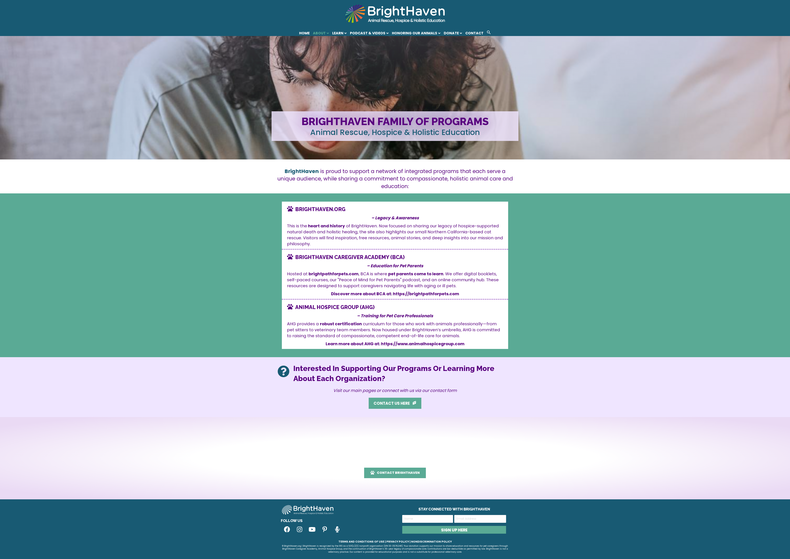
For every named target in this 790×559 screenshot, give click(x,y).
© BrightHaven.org (291, 545)
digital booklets (480, 274)
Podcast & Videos (367, 33)
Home (304, 33)
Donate (451, 33)
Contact (474, 33)
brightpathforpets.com (334, 274)
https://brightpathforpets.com (426, 294)
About (319, 33)
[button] (489, 33)
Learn (337, 33)
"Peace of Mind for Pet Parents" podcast (379, 280)
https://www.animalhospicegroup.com (423, 344)
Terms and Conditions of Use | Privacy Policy (373, 541)
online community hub (461, 280)
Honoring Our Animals (414, 33)
